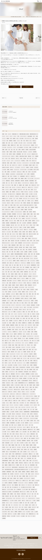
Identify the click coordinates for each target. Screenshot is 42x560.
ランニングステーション (26, 300)
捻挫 (26, 189)
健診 (9, 380)
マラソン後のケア (4, 178)
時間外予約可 (25, 276)
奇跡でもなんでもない (17, 389)
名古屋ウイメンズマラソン (35, 398)
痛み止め (29, 327)
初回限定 (27, 167)
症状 (37, 507)
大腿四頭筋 (32, 207)
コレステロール (9, 398)
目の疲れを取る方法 (22, 367)
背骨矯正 (15, 478)
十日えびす (20, 331)
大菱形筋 (11, 249)
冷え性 (36, 158)
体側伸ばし (10, 289)
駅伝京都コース (34, 371)
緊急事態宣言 (33, 227)
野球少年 (21, 418)
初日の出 (16, 329)
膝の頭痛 (21, 378)
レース (14, 198)
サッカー (7, 447)
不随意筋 (29, 238)
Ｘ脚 (19, 507)
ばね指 (11, 318)
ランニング (8, 160)
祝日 (21, 267)
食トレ (3, 507)
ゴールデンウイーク (26, 418)
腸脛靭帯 (19, 207)
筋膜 (7, 349)
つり (14, 409)
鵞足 (38, 431)
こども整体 (36, 511)
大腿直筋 (36, 207)
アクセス (15, 136)
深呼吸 (11, 336)
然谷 (34, 351)
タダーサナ (23, 278)
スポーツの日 (23, 296)
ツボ (29, 269)
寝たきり (12, 511)
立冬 (3, 309)
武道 (3, 469)
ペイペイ (3, 180)
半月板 (32, 440)
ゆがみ (6, 158)
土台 (30, 278)
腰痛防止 (23, 218)
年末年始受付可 (20, 371)
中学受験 (3, 447)
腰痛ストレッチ (34, 356)
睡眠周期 (12, 429)
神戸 (3, 260)
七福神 (32, 331)
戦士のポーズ (17, 196)
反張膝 (23, 200)
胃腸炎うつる (35, 360)
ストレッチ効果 (14, 358)
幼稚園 (23, 387)
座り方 (17, 138)
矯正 (30, 158)
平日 (7, 327)
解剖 (21, 429)
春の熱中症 (12, 418)
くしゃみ (21, 340)
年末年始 (11, 189)
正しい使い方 (28, 511)
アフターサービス (35, 276)
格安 (25, 320)
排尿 (21, 220)
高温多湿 (18, 449)
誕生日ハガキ (10, 391)
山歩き (32, 511)
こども (12, 229)
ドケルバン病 (7, 318)
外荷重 (14, 271)
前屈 (16, 218)
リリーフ (24, 511)
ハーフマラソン (4, 331)
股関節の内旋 (4, 280)
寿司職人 (3, 498)
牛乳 (23, 267)
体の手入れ (30, 380)
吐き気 (34, 369)
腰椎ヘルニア (10, 400)
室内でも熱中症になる (8, 509)
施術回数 (6, 360)
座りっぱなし (24, 447)
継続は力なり (4, 489)
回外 (35, 271)
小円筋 (34, 240)
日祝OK (21, 227)
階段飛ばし (3, 218)
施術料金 (16, 178)
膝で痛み (3, 200)
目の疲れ (17, 367)
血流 (10, 187)
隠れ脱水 (15, 338)
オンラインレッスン (13, 238)
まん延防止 (18, 380)
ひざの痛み (31, 167)
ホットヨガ (3, 160)
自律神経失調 (4, 300)
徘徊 (27, 349)
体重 (3, 307)
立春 (30, 340)
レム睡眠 (3, 429)
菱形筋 (15, 216)
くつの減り (33, 500)
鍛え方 (3, 358)
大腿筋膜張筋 (6, 256)
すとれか (8, 338)
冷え (32, 158)
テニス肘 (10, 307)
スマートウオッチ (19, 427)
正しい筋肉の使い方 (23, 240)
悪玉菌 (14, 398)
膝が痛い (12, 200)
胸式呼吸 (33, 220)
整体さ (31, 389)
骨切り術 (27, 140)
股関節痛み (23, 471)
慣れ (12, 509)
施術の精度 (33, 438)
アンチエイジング (16, 169)
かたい (33, 156)
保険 (19, 178)
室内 (20, 236)
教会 (22, 327)
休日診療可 (15, 189)
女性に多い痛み (18, 347)
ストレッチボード (14, 291)
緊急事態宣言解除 (4, 247)
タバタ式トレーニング (11, 480)
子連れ (15, 229)
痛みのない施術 (9, 280)
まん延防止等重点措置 (25, 380)
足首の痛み (12, 180)
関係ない (36, 387)
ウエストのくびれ (21, 287)
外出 (17, 236)
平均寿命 (29, 400)
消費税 (3, 149)
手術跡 (17, 460)
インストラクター (10, 389)
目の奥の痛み (28, 367)
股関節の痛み (8, 180)
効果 (31, 320)
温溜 (30, 431)
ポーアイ (23, 498)
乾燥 (29, 318)
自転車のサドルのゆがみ (5, 167)
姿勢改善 (20, 320)
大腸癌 (27, 460)
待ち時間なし (23, 160)
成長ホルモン (26, 298)
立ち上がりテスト (13, 440)
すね (26, 311)
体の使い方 (21, 411)
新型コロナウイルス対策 (5, 227)
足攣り (26, 467)
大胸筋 (9, 240)
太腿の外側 (3, 276)
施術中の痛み (4, 336)
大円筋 (22, 449)
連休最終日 (10, 140)
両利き (16, 420)
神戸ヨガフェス (4, 351)
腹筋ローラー (6, 340)
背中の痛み (15, 176)
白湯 (27, 309)
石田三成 (20, 309)
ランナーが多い (26, 147)
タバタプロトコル (4, 480)
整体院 (25, 178)
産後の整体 (26, 180)
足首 (9, 158)
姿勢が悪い (24, 409)
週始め (6, 149)
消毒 (17, 258)
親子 (17, 356)
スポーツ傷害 (4, 431)
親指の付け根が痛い (15, 467)
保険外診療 (29, 276)
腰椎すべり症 (15, 400)
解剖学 (22, 316)
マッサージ (37, 220)
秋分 (21, 289)
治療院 (25, 438)
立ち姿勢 (38, 340)
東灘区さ (8, 411)
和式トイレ (16, 418)
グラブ (32, 271)
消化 (34, 329)
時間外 (19, 149)
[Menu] (40, 1)
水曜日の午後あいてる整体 (23, 156)
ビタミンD (6, 187)
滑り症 (11, 298)
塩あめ (31, 267)
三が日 (20, 329)
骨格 (13, 298)
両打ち (35, 420)
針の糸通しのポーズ (5, 289)
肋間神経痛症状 (9, 471)
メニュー (7, 136)
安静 (7, 438)
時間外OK (23, 149)
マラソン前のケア (17, 167)
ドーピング (27, 391)
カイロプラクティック (30, 336)
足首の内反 (28, 351)
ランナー (14, 147)
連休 (7, 140)
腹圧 (35, 291)
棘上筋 (28, 240)
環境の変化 (12, 351)
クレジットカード (37, 178)
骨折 (21, 140)
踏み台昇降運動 (31, 338)
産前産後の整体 (17, 180)
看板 (33, 491)
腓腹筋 (24, 311)
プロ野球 (36, 289)
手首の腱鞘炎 (8, 369)
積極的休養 (27, 471)
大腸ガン (20, 460)
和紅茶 (3, 189)
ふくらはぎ (19, 200)
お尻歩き (33, 480)
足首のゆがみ (13, 158)
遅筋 (3, 296)
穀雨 (32, 351)
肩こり (34, 136)
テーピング (3, 140)
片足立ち (31, 449)
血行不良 (3, 320)
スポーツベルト (37, 336)
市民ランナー (4, 449)
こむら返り (10, 198)
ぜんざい (18, 336)
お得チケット (4, 329)
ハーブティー (36, 187)
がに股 (27, 291)
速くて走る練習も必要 (16, 491)
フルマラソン (9, 331)
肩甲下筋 (37, 240)
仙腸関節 (35, 229)
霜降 (29, 480)
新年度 (9, 351)
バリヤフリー (10, 360)
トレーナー (35, 327)
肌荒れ (16, 458)
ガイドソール (23, 407)
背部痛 (11, 227)
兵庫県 (36, 409)
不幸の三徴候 (19, 440)
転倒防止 (6, 507)
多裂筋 (31, 387)
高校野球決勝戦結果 (5, 460)
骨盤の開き (36, 200)
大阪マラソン (27, 176)
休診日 (21, 158)
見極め (30, 460)
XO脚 (15, 200)
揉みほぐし (6, 387)
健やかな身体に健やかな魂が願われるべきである (21, 469)
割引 (28, 320)
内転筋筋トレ (34, 431)
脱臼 (29, 189)
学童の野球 (16, 411)
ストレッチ (3, 138)
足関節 (16, 300)
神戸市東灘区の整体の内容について (10, 545)
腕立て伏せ (31, 236)
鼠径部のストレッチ (34, 196)
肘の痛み (19, 291)
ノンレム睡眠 (8, 429)
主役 (23, 320)
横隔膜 (18, 220)
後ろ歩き (36, 471)
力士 (37, 311)
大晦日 (13, 329)
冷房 (3, 509)
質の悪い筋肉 (7, 409)
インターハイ (7, 236)
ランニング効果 (30, 378)
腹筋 (11, 218)
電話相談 (28, 227)
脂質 (5, 398)
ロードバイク (30, 467)
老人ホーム (17, 158)
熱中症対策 (20, 247)
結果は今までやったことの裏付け (6, 491)
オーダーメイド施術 (10, 489)
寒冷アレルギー (26, 340)
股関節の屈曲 (4, 478)
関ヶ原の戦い (16, 309)
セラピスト (37, 438)
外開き (22, 458)
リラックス (6, 189)
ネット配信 (35, 256)
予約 (30, 160)
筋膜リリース (26, 229)
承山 (36, 378)
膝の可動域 (6, 307)
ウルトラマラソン (9, 147)
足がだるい (3, 420)
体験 (8, 176)
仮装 (16, 371)
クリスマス (13, 327)
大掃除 (32, 189)
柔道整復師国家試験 (26, 411)
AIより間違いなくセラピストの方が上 (26, 487)
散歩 (32, 349)
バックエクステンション (5, 238)
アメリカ (31, 258)
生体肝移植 (24, 378)
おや (21, 318)
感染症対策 (3, 378)
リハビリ (18, 140)
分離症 (7, 298)
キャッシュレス (4, 207)
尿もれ (15, 220)
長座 (11, 267)
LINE (22, 507)
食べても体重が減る (31, 509)
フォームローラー (12, 256)
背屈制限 (24, 351)
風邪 (3, 316)
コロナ (35, 318)
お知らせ (18, 267)
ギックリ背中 (20, 409)
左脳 (21, 420)
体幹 (38, 267)
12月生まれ (14, 391)
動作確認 (38, 500)
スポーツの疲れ (34, 147)
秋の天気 (22, 298)
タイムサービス (33, 198)
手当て (10, 420)
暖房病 (3, 371)
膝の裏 (38, 447)
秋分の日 (18, 289)
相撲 (29, 311)
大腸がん (24, 460)
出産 (17, 229)
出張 (27, 158)
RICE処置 (20, 198)
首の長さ (19, 500)
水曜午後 (17, 156)
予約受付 (28, 289)
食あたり (23, 329)
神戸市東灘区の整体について (32, 543)
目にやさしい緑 (36, 280)
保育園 (20, 387)
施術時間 (34, 316)
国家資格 (3, 356)
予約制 (27, 160)
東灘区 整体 (29, 356)
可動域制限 (10, 320)
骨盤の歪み (29, 156)
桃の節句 (10, 347)
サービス (3, 136)
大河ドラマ (24, 309)
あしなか (19, 351)
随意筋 (26, 238)
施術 (26, 360)
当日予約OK (32, 289)
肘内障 (17, 387)
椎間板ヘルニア (4, 176)
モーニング (16, 507)
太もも (37, 320)
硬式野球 (17, 431)
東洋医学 (10, 458)
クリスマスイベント (12, 371)
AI (19, 487)
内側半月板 (28, 440)
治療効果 (34, 320)
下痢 (35, 407)
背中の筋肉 (3, 249)
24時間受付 (3, 418)
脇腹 (6, 291)
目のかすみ (32, 367)
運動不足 (14, 258)
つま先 (16, 407)
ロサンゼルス (36, 258)
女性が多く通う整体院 (32, 149)
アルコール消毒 (4, 287)
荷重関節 (27, 278)
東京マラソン (21, 398)
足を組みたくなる (4, 380)
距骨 (17, 478)
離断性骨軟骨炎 (20, 300)
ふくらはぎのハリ (19, 311)
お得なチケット (4, 258)
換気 (37, 318)
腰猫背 (3, 267)
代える (22, 438)
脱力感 (3, 409)
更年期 (24, 318)
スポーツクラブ (28, 218)
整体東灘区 (3, 367)
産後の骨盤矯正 (31, 180)
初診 (28, 409)
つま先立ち (33, 278)
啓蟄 (37, 400)
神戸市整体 (22, 509)
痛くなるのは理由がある (13, 451)
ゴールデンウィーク (5, 427)
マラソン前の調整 (30, 169)
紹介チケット (9, 258)
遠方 (16, 149)
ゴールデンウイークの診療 (33, 418)
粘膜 (16, 316)
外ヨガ (36, 349)
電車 (13, 507)
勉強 (34, 427)
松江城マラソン (33, 176)
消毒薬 (13, 209)
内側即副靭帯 (24, 440)
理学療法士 (10, 387)
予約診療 (22, 209)
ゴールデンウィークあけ (12, 427)
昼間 (9, 327)
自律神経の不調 (18, 369)
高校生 (10, 507)
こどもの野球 (12, 411)
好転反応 (20, 360)
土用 (11, 449)
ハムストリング (17, 209)
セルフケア (21, 229)
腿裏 (6, 240)
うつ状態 (3, 369)
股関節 (8, 169)
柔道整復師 (23, 236)
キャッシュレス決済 (30, 178)
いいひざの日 (4, 169)
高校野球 (21, 271)
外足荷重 (36, 300)
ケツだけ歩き (37, 480)
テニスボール (31, 229)
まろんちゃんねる (7, 269)
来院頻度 (24, 349)
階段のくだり (27, 389)
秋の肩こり (34, 140)
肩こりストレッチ (7, 358)
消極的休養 (32, 471)
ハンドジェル (12, 316)
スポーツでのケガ (35, 307)
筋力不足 (16, 500)
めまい (3, 271)
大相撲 (32, 311)
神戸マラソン (12, 167)
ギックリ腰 (11, 500)
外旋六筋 (22, 207)
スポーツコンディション (28, 138)
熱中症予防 (16, 247)
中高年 (19, 400)
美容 (31, 427)
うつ (18, 176)
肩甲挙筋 (25, 449)
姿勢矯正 (14, 138)
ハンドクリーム (7, 316)
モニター (24, 427)
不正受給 (28, 200)
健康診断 (12, 380)
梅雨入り (8, 249)
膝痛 (33, 138)
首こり (3, 158)
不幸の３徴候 (30, 209)
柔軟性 (14, 367)
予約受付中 (19, 280)
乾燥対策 (38, 358)
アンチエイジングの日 (23, 169)
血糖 (3, 398)
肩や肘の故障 (29, 458)
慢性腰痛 (15, 278)
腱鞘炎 (3, 318)
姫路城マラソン (35, 380)
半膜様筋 (12, 276)
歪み (9, 149)
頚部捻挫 (20, 256)
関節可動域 (16, 287)
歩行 (10, 340)
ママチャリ (8, 218)
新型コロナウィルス (22, 491)
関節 (6, 347)
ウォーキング (14, 280)
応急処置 (19, 471)
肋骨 (21, 249)
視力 (10, 349)
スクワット (8, 300)
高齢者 (27, 338)
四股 (34, 311)
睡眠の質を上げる (30, 429)
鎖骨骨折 (18, 260)
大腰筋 (35, 216)
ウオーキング (7, 407)
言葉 (30, 447)
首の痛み (24, 158)
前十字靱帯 (35, 440)
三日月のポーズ (12, 196)
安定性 (8, 478)
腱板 (27, 447)
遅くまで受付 (21, 138)
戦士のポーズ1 (22, 196)
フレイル (23, 338)
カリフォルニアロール (9, 498)
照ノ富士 (32, 469)
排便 (23, 220)
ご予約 (18, 136)
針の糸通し (9, 291)
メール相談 (24, 227)
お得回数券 (21, 478)
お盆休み (18, 271)
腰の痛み (11, 169)
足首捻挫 (36, 138)
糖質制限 (35, 449)
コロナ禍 (14, 296)
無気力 (11, 478)
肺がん (3, 236)
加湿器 (32, 318)
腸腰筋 (30, 196)
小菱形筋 (15, 249)
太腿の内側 (8, 276)
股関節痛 (36, 156)
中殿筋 (16, 471)
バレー (25, 458)
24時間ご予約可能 (10, 247)
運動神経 (34, 298)
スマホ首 (20, 356)
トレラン (12, 160)
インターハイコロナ (13, 236)
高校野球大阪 (26, 271)
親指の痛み (34, 249)
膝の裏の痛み (34, 447)
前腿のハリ (34, 267)
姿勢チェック (14, 447)
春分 (33, 409)
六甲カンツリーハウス (25, 280)
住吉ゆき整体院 (30, 136)
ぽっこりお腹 (7, 267)
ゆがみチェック (34, 160)
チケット (36, 269)
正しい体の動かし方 (15, 487)
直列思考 (28, 420)
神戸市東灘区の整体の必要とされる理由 (19, 543)
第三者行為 (10, 278)
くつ (26, 498)
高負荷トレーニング (25, 480)
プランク (20, 218)
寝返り (17, 256)
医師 (14, 387)
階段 (3, 340)
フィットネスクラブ (34, 218)
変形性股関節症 (17, 298)
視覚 (26, 249)
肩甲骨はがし (33, 400)
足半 (16, 351)
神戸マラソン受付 (36, 169)
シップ (25, 327)
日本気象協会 (27, 267)
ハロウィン (21, 307)
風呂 (19, 509)
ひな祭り (13, 347)
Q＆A (34, 429)
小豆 (21, 336)
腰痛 (37, 136)
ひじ (36, 451)
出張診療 (12, 178)
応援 (10, 487)
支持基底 (13, 340)
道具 (14, 360)
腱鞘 (14, 318)
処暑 (13, 458)
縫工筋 (3, 209)
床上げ (9, 229)
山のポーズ (18, 278)
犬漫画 (3, 269)
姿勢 (11, 138)
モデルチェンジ (17, 438)
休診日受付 (8, 418)
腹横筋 (3, 220)
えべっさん (24, 331)
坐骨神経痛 (37, 367)
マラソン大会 (4, 147)
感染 (18, 451)
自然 (30, 280)
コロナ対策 (9, 287)
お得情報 (29, 507)
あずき (7, 320)
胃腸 (26, 329)
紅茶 (30, 309)
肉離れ (3, 187)
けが (25, 200)
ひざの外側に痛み (9, 367)
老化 (3, 360)
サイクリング (31, 216)
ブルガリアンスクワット (31, 498)
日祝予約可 (20, 276)
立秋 (6, 271)
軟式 (35, 458)
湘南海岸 (27, 247)
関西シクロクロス (4, 311)
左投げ (14, 460)
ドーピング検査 (32, 391)
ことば (24, 420)
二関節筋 (9, 207)
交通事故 (3, 278)
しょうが (33, 309)
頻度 (28, 358)
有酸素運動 (6, 296)
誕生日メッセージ (4, 391)
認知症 (30, 349)
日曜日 (18, 429)
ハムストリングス (36, 467)
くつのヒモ (37, 498)
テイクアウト (19, 238)
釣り (16, 409)
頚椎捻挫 (24, 256)
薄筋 (28, 207)
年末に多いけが (20, 189)
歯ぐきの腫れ (24, 431)
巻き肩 (27, 236)
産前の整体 (22, 180)
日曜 (15, 429)
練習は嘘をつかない (34, 489)
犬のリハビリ (34, 507)
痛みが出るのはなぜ (21, 467)
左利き (13, 420)
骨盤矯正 (8, 138)
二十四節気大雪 (19, 489)
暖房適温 (31, 369)
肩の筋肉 (34, 247)
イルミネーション (18, 327)
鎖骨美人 (37, 260)
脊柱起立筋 (12, 240)
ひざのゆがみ (36, 167)
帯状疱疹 (6, 400)
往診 (11, 149)
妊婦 (35, 180)
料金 (14, 149)
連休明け (15, 140)
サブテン (3, 347)
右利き (38, 420)
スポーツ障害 (13, 369)
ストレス (35, 189)
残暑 (8, 271)
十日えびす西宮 (9, 378)
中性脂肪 (17, 398)
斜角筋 (27, 216)
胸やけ (22, 369)
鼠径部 (26, 196)
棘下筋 (31, 240)
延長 (37, 316)
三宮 (14, 498)
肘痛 (26, 318)
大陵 (25, 369)
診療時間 (38, 429)
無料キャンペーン (24, 187)
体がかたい (12, 156)
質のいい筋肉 (17, 240)
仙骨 (28, 260)
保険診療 (22, 178)
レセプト (32, 200)
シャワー (16, 509)
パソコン (29, 451)
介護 (17, 349)
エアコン (11, 338)
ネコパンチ (10, 260)
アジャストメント (15, 227)
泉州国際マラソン (15, 331)
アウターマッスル (34, 238)
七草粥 (29, 329)
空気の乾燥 (19, 338)
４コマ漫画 (13, 269)
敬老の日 (14, 289)
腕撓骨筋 (23, 291)
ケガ (31, 409)
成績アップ (23, 500)
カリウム (32, 407)
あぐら (26, 269)
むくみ (9, 311)
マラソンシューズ (11, 438)
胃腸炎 (31, 360)
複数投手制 (19, 511)
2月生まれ (23, 391)
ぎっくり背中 (24, 356)
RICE (17, 198)
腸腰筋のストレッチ (5, 198)
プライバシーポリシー (23, 136)
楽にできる (3, 327)
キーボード (32, 451)
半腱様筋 (26, 209)
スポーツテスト (37, 338)
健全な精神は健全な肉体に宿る (9, 469)
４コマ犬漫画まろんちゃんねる (20, 269)
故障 (9, 178)
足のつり (36, 469)
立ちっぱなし (19, 447)
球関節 (34, 487)
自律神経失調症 (22, 176)
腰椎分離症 (3, 298)
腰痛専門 (3, 196)
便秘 (32, 340)
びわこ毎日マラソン (27, 398)
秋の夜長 (31, 298)
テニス (3, 291)
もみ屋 (21, 451)
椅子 (21, 358)
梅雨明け (32, 269)
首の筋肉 (31, 247)
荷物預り (32, 300)
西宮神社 (29, 331)
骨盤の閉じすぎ (27, 316)
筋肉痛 (30, 147)
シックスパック (31, 291)
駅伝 (30, 371)
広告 (31, 491)
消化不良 (28, 491)
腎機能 (14, 311)
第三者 (7, 278)
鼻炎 (37, 369)
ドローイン (26, 387)
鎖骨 (18, 249)
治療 (7, 420)
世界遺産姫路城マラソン (5, 500)
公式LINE (25, 507)
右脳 (19, 420)
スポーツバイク (25, 198)
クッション (24, 358)
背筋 (14, 218)
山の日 (11, 271)
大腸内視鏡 (3, 518)
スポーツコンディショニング (6, 156)
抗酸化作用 (24, 336)
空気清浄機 (3, 411)
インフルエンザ (18, 187)
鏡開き (14, 336)
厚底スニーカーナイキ (15, 378)
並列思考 (31, 420)
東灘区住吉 (13, 349)
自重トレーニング (28, 500)
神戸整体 (26, 509)
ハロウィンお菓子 (29, 307)
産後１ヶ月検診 (4, 229)
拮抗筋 (3, 240)
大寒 (3, 338)
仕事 (36, 427)
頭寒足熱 (6, 371)
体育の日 (27, 296)
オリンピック (31, 296)
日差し (24, 249)
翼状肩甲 (6, 216)
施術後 (17, 360)
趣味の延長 (13, 431)
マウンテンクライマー (27, 478)
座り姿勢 (18, 358)
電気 (32, 327)
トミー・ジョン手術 (15, 307)
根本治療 (27, 149)
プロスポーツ (4, 349)
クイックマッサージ (8, 467)
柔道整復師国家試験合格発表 (34, 411)
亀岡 (29, 489)
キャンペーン (23, 167)
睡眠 (3, 256)
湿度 (19, 258)
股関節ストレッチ (14, 207)
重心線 (3, 407)
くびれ (26, 287)
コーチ (20, 431)
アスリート (8, 431)
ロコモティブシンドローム (6, 440)
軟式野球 (10, 460)
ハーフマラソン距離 (24, 489)
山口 (3, 458)
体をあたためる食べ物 (8, 309)
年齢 (33, 387)
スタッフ (11, 136)
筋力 (28, 449)
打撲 (24, 189)
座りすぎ (19, 316)
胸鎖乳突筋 (23, 216)
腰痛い (19, 458)
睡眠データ (28, 427)
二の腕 (11, 409)
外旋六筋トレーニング (23, 260)
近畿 (29, 438)
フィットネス (28, 347)
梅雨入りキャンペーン (29, 256)
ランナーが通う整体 (20, 147)
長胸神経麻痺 (11, 216)
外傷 (3, 387)
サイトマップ (32, 547)
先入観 (34, 378)
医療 (36, 491)
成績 (10, 447)
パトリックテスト (32, 260)
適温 (27, 369)
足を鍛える (32, 478)
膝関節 (12, 300)
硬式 (32, 458)
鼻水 (28, 360)
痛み (23, 360)
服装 (23, 247)
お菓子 (25, 307)
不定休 (37, 198)
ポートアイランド (18, 498)
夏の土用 (15, 449)
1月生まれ (19, 391)
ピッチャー (18, 296)
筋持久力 (10, 296)
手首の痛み (17, 318)
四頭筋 (8, 336)
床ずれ (9, 511)
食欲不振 (8, 449)
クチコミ (11, 356)
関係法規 (7, 356)
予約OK (24, 289)
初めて (11, 176)
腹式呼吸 (29, 220)
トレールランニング (17, 160)
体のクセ (7, 451)
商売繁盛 (35, 331)
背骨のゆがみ (8, 200)
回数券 (3, 467)
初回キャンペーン (30, 187)
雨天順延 (6, 458)
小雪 (3, 487)
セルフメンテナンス (33, 358)
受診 (15, 380)
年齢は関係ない (4, 389)
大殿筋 (13, 471)
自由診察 (20, 349)
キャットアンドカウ (31, 287)
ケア (3, 400)
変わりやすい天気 (26, 258)
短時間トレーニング (18, 480)
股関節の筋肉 (24, 429)
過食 (32, 329)
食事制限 (3, 451)
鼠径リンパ (16, 276)
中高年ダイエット (24, 400)
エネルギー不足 (4, 511)
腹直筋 (23, 238)
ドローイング (11, 220)
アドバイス (3, 438)
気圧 (22, 258)
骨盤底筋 (6, 220)
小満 (28, 431)
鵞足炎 (26, 207)
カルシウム (13, 187)
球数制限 (16, 511)
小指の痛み (24, 451)
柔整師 (14, 356)
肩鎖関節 (14, 260)
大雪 (14, 489)
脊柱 (12, 287)
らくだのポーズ (16, 320)
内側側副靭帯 (9, 329)
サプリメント (23, 347)
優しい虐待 (22, 389)
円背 (16, 340)
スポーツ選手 (33, 347)
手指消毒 (14, 267)
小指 (29, 271)
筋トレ (31, 140)
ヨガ (38, 147)
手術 (24, 140)
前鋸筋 (3, 216)
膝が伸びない (30, 249)
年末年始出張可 (26, 371)
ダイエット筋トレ (35, 460)
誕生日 (34, 389)
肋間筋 (26, 220)
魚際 (8, 487)
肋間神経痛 (3, 471)
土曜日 (31, 316)
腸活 (5, 487)
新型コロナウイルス (8, 209)
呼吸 (19, 216)
